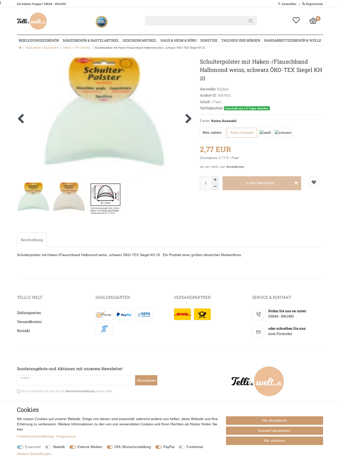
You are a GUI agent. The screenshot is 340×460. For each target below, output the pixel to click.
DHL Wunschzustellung (132, 447)
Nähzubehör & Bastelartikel (91, 40)
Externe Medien (89, 447)
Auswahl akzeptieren (274, 431)
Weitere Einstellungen (34, 454)
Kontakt (23, 330)
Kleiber (67, 47)
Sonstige (209, 40)
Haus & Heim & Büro (179, 40)
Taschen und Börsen (240, 40)
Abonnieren (146, 380)
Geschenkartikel (140, 40)
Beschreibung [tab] (32, 239)
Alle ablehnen (274, 441)
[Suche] (250, 20)
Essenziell (33, 447)
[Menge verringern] (215, 186)
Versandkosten (235, 166)
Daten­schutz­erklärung (37, 436)
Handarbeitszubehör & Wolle (292, 40)
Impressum (67, 436)
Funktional (194, 447)
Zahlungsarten (29, 312)
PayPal (168, 447)
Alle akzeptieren (274, 420)
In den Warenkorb (260, 183)
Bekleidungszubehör (39, 40)
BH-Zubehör (82, 47)
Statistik (59, 447)
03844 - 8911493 (281, 316)
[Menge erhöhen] (215, 179)
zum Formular (280, 333)
